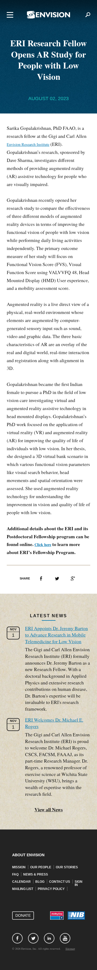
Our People (40, 867)
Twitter (57, 578)
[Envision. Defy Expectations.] (48, 15)
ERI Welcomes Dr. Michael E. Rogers (54, 723)
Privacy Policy (51, 889)
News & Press (35, 874)
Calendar (21, 882)
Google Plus (73, 578)
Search (87, 14)
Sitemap (70, 948)
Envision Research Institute (28, 144)
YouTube (65, 938)
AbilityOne (57, 915)
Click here (42, 544)
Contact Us (59, 882)
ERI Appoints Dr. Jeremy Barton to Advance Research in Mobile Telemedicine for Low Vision (56, 635)
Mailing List (22, 889)
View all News (48, 809)
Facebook (41, 578)
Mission (19, 867)
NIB (76, 915)
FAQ (15, 874)
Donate (23, 915)
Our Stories (67, 867)
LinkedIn (49, 938)
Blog (39, 882)
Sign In (78, 883)
